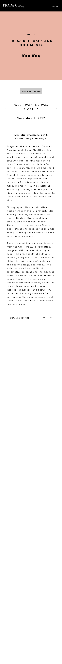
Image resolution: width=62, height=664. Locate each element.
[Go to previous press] (7, 111)
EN (44, 318)
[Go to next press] (55, 111)
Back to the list (32, 91)
